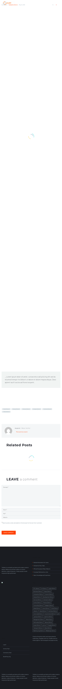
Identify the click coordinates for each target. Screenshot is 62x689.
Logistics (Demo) (48, 616)
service (44, 625)
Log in (4, 644)
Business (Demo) (37, 591)
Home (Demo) (45, 608)
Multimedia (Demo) (38, 622)
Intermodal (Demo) (38, 614)
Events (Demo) (37, 602)
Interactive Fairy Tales (39, 565)
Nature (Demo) (48, 622)
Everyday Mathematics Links (41, 572)
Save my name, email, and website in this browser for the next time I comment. (22, 523)
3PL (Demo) (36, 588)
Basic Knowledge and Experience (42, 575)
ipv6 (58, 614)
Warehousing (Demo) (38, 630)
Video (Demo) (6, 411)
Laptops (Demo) (37, 616)
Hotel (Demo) (54, 608)
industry (35, 611)
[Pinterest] (7, 416)
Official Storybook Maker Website (42, 569)
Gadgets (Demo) (36, 409)
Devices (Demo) (26, 409)
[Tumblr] (9, 416)
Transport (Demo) (37, 628)
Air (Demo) (44, 588)
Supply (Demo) (51, 625)
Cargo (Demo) (47, 591)
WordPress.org (7, 656)
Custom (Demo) (49, 594)
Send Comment (8, 532)
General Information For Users (41, 562)
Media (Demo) (49, 619)
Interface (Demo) (47, 409)
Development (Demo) (48, 597)
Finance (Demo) (47, 602)
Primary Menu (19, 3)
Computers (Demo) (38, 594)
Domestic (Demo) (47, 599)
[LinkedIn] (11, 416)
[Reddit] (13, 416)
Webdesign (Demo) (50, 630)
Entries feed (6, 648)
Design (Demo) (16, 409)
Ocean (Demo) (36, 625)
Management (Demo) (38, 619)
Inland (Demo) (42, 611)
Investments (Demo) (50, 614)
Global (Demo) (36, 608)
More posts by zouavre (22, 431)
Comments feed (7, 652)
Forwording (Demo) (38, 605)
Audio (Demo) (6, 409)
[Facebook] (2, 416)
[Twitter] (4, 416)
